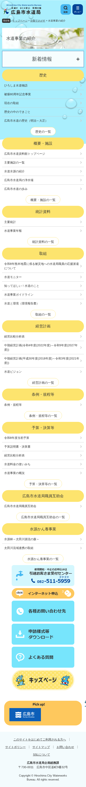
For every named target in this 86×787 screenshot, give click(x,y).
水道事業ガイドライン (18, 294)
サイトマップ (41, 747)
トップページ (20, 20)
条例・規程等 (13, 404)
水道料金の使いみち (17, 464)
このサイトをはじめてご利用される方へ (39, 739)
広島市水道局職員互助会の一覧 (43, 517)
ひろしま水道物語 (16, 85)
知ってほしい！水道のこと (21, 285)
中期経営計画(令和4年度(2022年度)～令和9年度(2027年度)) (41, 347)
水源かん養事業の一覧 (43, 559)
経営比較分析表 (14, 336)
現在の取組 (11, 103)
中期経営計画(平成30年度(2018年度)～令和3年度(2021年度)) (41, 361)
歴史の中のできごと (17, 111)
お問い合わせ (65, 747)
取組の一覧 (43, 314)
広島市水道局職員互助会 (20, 506)
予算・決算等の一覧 (43, 484)
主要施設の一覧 (14, 162)
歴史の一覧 (43, 131)
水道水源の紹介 (14, 171)
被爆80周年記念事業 (17, 94)
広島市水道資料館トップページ (24, 153)
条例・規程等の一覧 (43, 415)
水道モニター (13, 277)
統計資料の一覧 (43, 241)
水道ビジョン (13, 371)
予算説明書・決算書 (17, 446)
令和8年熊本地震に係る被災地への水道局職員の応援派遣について (41, 266)
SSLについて (41, 754)
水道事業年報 (13, 230)
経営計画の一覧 (43, 382)
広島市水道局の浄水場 (18, 180)
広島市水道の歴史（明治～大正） (26, 120)
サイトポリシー (15, 747)
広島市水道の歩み (16, 189)
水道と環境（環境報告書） (21, 303)
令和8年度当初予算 (16, 437)
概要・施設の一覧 (43, 200)
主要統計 (10, 222)
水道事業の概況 (14, 473)
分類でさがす (37, 20)
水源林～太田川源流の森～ (21, 539)
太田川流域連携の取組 (18, 548)
